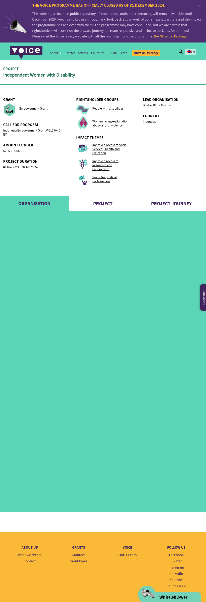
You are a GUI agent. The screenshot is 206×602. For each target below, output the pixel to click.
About (54, 53)
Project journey (171, 203)
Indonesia (149, 122)
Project (102, 203)
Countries (97, 53)
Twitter (176, 561)
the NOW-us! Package (170, 36)
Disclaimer (204, 297)
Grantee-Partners (76, 53)
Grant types (78, 561)
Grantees (78, 555)
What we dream (30, 555)
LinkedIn (176, 573)
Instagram (176, 567)
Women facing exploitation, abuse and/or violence (110, 123)
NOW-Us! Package (146, 53)
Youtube (176, 580)
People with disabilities (108, 109)
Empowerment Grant (33, 109)
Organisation (34, 203)
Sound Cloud (176, 586)
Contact (30, 561)
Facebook (176, 555)
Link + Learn (119, 53)
